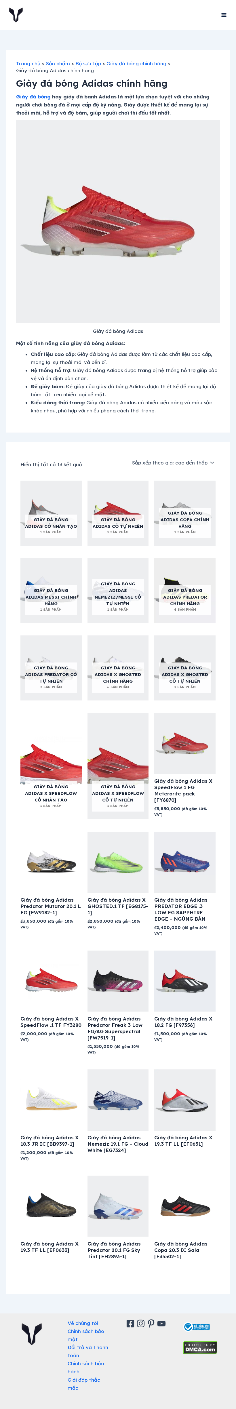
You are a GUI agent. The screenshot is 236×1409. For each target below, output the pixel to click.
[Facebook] (131, 1323)
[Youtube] (162, 1323)
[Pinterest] (152, 1323)
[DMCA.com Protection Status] (200, 1347)
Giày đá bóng (33, 97)
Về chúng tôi (83, 1323)
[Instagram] (141, 1323)
